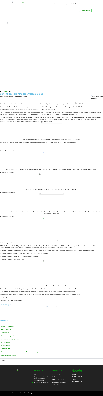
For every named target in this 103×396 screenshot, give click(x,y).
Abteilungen (64, 4)
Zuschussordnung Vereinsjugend (9, 336)
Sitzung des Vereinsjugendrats (41, 382)
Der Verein (55, 4)
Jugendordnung (5, 332)
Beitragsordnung (5, 345)
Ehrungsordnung (5, 342)
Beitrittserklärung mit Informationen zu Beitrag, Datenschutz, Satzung (19, 352)
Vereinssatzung (5, 323)
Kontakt (73, 4)
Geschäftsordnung (6, 329)
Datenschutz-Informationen (8, 355)
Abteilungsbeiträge (6, 348)
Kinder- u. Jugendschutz (7, 326)
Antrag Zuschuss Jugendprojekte (10, 339)
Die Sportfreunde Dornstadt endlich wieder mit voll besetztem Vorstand (41, 378)
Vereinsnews (14, 91)
